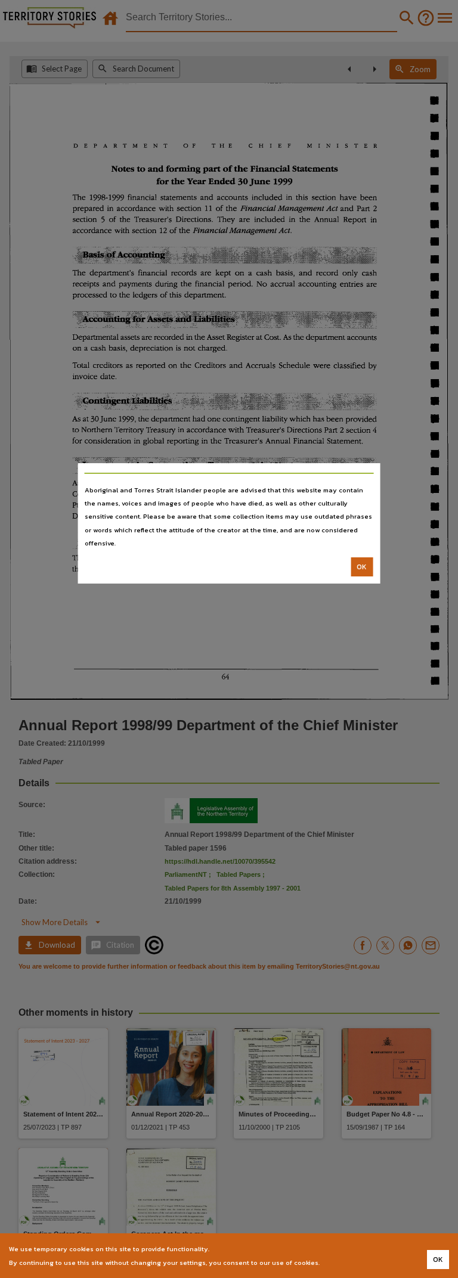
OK (362, 567)
